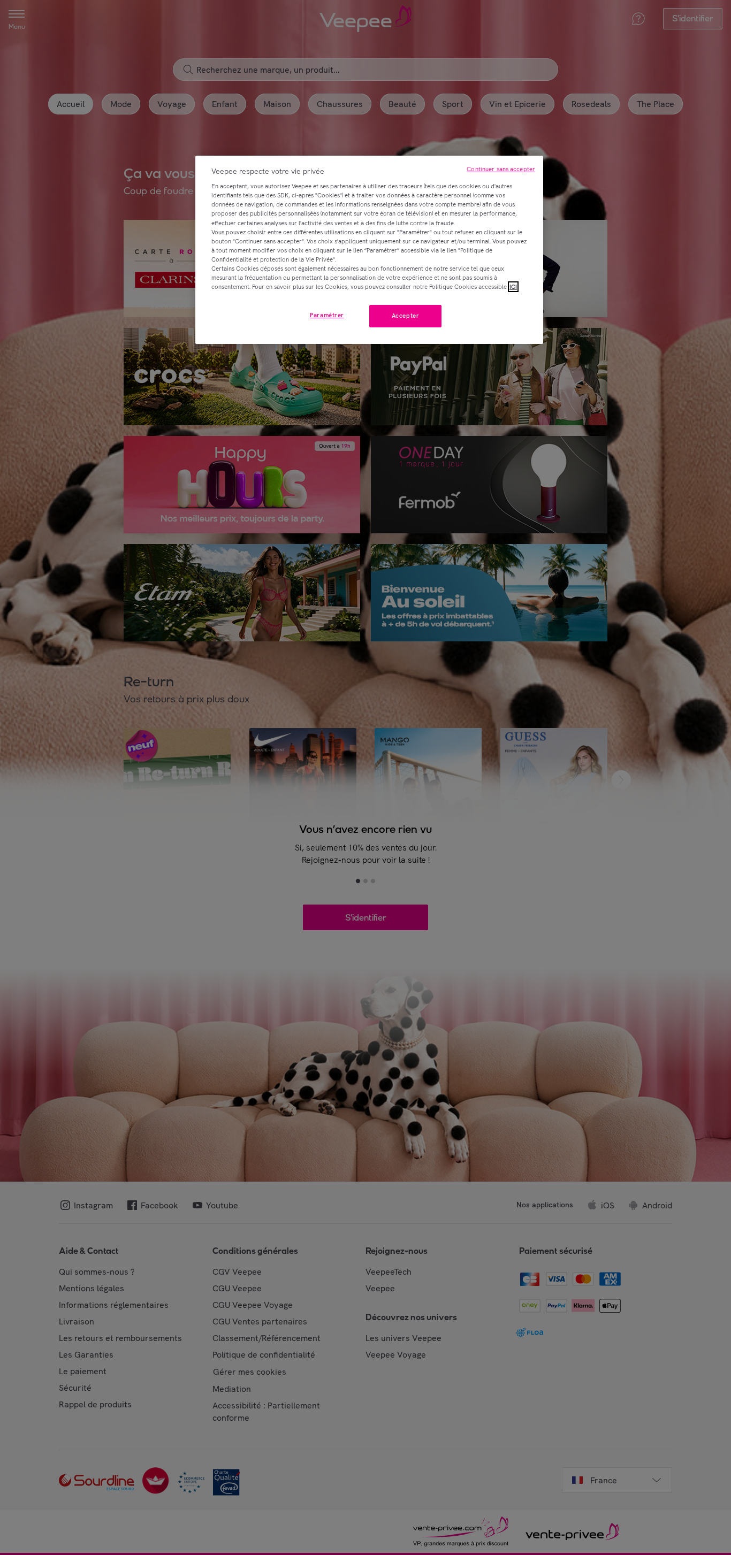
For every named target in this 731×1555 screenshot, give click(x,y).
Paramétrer (327, 315)
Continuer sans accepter (501, 169)
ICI (513, 286)
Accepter (406, 315)
